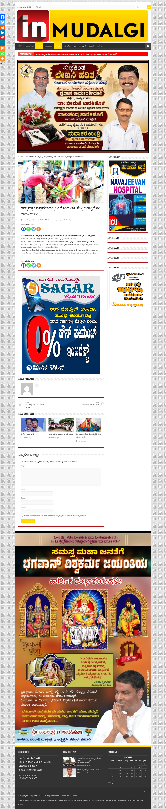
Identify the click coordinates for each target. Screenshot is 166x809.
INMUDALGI (38, 796)
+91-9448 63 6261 (27, 775)
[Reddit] (2, 27)
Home (20, 45)
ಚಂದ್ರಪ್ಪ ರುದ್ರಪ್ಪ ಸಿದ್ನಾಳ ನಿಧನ (88, 769)
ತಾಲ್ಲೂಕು (39, 46)
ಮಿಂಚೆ (23, 498)
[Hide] (1, 64)
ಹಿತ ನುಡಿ (91, 46)
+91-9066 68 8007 (27, 778)
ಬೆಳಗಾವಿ (58, 46)
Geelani (74, 796)
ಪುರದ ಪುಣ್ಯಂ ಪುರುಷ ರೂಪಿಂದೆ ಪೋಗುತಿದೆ (34, 405)
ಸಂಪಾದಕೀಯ (29, 46)
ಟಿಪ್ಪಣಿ (23, 465)
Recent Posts (29, 157)
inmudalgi (26, 220)
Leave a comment (78, 220)
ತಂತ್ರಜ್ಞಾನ (82, 46)
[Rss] (142, 791)
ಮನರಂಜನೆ (49, 46)
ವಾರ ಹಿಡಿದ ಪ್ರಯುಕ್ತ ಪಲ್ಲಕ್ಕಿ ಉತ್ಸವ (61, 434)
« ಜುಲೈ (110, 782)
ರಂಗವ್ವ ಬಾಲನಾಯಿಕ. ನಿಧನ (89, 404)
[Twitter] (33, 229)
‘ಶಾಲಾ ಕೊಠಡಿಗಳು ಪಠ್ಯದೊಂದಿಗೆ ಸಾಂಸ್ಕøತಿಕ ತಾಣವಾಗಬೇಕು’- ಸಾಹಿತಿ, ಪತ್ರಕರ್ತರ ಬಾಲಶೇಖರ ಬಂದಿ (66, 54)
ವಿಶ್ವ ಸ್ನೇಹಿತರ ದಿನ (27, 434)
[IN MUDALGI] (83, 26)
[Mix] (2, 48)
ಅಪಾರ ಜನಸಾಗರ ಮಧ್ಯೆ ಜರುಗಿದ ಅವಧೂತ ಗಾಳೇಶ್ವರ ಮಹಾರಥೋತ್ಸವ (89, 760)
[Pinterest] (2, 37)
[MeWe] (2, 43)
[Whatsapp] (28, 229)
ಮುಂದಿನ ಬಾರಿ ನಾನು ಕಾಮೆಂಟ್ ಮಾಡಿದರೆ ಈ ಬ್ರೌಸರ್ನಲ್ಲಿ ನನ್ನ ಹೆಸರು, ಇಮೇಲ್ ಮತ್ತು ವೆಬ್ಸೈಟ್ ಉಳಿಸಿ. (55, 516)
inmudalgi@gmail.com (30, 769)
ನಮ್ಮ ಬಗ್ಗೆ (38, 7)
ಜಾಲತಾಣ (24, 507)
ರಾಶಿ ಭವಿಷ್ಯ (67, 46)
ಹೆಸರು (23, 489)
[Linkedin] (2, 32)
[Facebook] (23, 229)
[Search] (149, 7)
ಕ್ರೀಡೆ (75, 46)
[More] (38, 229)
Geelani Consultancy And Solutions (34, 800)
